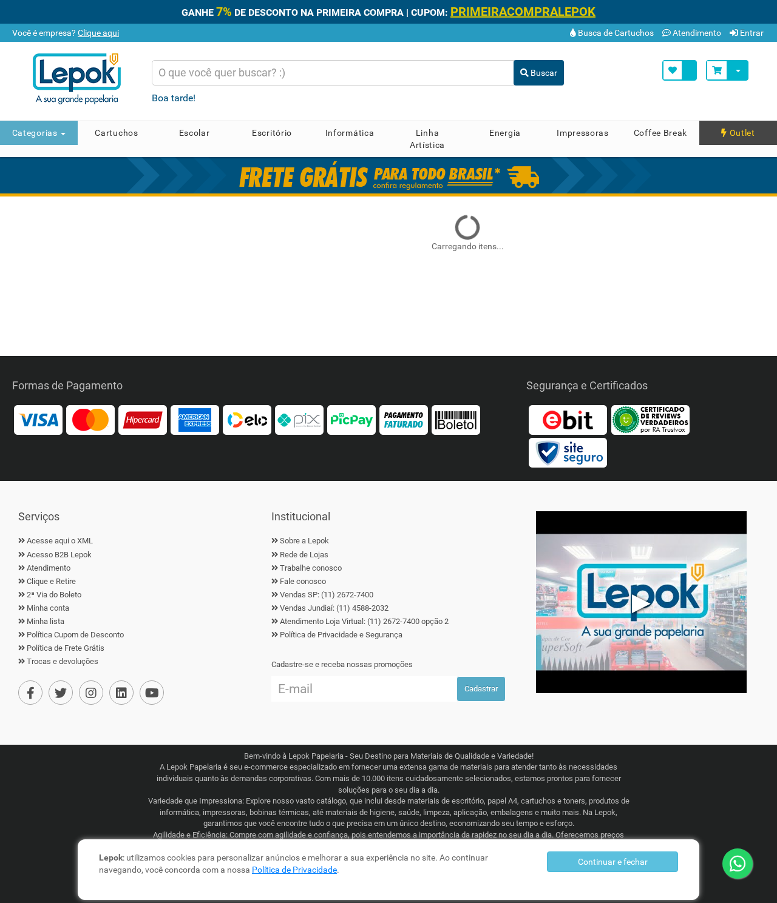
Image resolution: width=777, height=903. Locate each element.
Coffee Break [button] (660, 133)
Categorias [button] (36, 133)
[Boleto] (456, 419)
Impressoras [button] (583, 133)
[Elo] (247, 419)
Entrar (751, 33)
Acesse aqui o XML (60, 540)
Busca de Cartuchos (615, 33)
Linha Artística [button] (427, 139)
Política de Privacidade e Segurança (341, 634)
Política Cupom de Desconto (75, 634)
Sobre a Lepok (304, 540)
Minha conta (48, 608)
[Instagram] (91, 692)
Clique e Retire (51, 581)
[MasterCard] (90, 419)
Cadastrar (481, 688)
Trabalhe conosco (311, 567)
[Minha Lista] (679, 70)
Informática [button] (350, 133)
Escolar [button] (194, 133)
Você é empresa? (64, 33)
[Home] (81, 79)
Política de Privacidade (294, 869)
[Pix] (299, 419)
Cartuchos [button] (116, 133)
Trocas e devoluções (62, 661)
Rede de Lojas (304, 554)
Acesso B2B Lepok (59, 554)
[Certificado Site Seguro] (567, 452)
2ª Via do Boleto (54, 594)
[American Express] (195, 419)
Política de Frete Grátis (65, 648)
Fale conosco (303, 581)
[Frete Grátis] (388, 175)
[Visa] (38, 419)
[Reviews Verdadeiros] (650, 419)
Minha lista (45, 621)
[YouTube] (152, 692)
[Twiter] (61, 692)
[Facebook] (30, 692)
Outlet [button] (741, 133)
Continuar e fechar (613, 862)
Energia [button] (505, 133)
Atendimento (696, 33)
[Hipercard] (142, 419)
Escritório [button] (272, 133)
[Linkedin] (121, 692)
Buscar (543, 73)
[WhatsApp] (737, 863)
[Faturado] (403, 419)
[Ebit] (567, 419)
